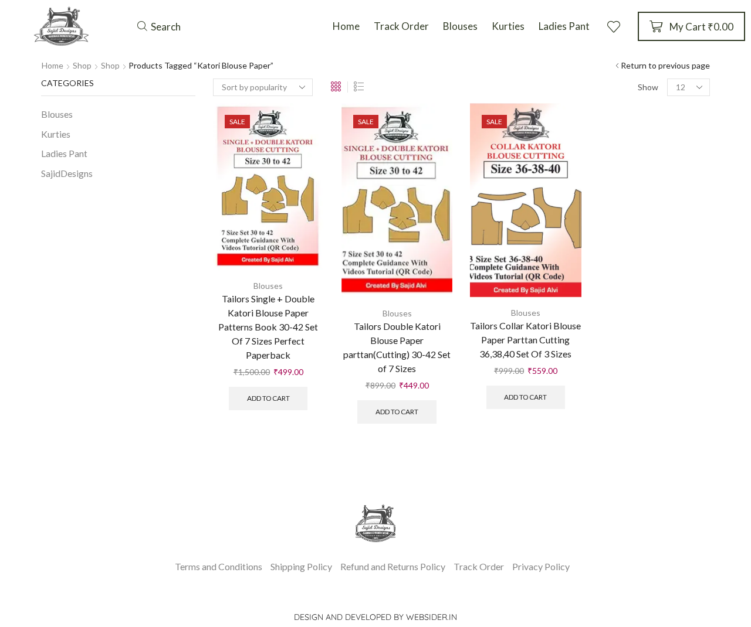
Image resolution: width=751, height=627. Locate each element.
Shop (82, 65)
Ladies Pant (64, 153)
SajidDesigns (67, 173)
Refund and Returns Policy (392, 566)
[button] (159, 26)
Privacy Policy (541, 566)
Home (52, 65)
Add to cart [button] (268, 398)
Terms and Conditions (218, 566)
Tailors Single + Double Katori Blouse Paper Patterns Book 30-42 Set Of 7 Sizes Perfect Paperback (268, 326)
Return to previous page (665, 65)
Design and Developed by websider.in (375, 617)
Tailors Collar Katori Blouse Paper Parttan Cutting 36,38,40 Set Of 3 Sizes (525, 339)
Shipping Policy (301, 566)
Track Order (479, 566)
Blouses (268, 286)
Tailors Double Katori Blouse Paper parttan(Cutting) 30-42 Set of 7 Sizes (397, 347)
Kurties (55, 133)
